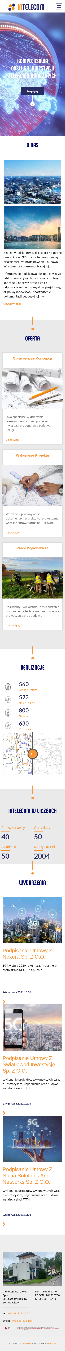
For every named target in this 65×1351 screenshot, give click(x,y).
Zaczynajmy (32, 83)
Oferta (32, 338)
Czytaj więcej (12, 303)
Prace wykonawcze (33, 548)
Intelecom (27, 1343)
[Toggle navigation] (59, 6)
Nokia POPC (27, 703)
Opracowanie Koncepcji (32, 358)
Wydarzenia (32, 882)
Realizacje (33, 667)
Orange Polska (28, 690)
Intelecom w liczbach (32, 810)
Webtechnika (51, 1343)
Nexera (23, 716)
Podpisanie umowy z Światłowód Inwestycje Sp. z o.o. (29, 1064)
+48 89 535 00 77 (18, 1313)
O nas (32, 144)
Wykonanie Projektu (32, 455)
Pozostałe (25, 729)
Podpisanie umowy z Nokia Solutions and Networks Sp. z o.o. (27, 1175)
